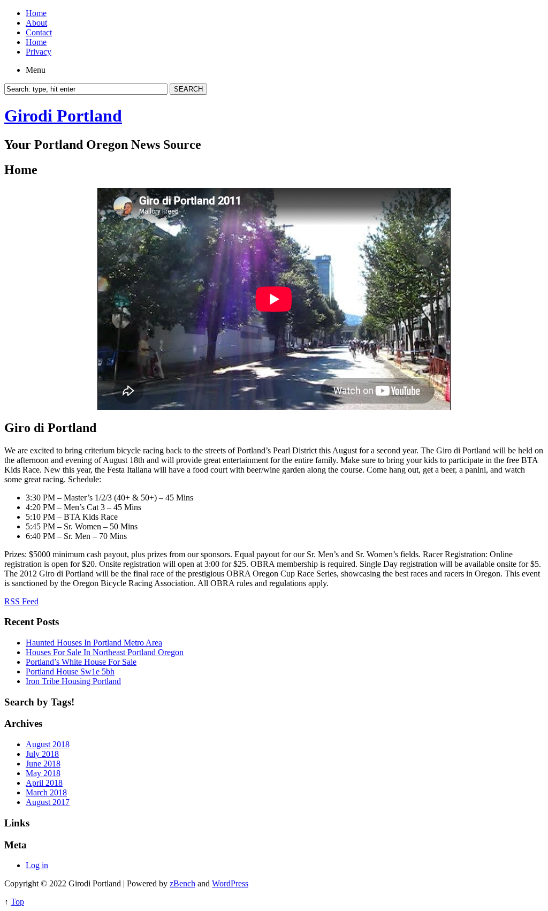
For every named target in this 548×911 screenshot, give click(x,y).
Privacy (38, 51)
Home (36, 13)
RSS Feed (21, 601)
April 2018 (44, 782)
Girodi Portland (63, 115)
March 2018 (46, 792)
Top (17, 901)
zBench (182, 883)
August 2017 (48, 802)
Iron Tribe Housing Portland (73, 681)
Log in (37, 865)
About (36, 22)
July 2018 (42, 753)
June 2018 (43, 763)
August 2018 (48, 744)
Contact (39, 32)
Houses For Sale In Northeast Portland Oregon (105, 652)
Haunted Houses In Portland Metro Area (94, 642)
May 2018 (43, 773)
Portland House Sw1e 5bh (70, 671)
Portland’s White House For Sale (81, 661)
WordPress (230, 883)
